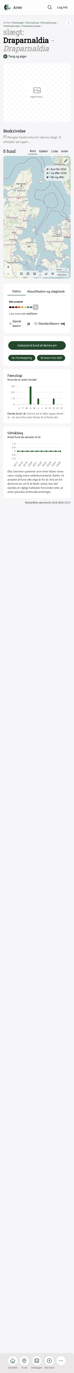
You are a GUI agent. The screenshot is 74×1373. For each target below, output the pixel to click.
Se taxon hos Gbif (51, 358)
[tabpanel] (37, 315)
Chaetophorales (12, 26)
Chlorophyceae (49, 23)
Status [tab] (16, 291)
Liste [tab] (54, 151)
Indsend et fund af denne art (37, 345)
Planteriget (18, 23)
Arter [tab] (64, 151)
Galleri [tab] (43, 151)
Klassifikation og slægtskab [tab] (46, 291)
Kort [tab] (33, 151)
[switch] (21, 273)
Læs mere (15, 314)
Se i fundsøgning (22, 358)
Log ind (62, 7)
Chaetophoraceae (32, 26)
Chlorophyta (32, 23)
